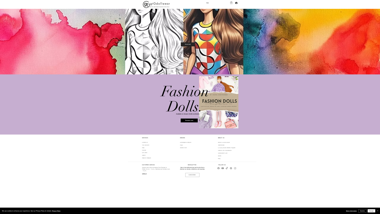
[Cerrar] (377, 210)
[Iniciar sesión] (236, 3)
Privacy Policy (56, 211)
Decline (362, 211)
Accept (371, 211)
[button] (231, 2)
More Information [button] (351, 211)
